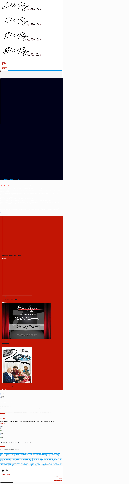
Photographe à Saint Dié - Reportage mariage (17, 460)
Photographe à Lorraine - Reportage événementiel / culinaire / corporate (27, 463)
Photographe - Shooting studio (49, 454)
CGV (55, 480)
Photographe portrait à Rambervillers (32, 455)
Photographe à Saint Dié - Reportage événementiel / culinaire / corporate (35, 464)
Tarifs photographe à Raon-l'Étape (38, 454)
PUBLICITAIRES (16, 179)
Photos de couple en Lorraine (39, 465)
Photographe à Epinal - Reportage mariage (50, 458)
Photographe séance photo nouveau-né (51, 465)
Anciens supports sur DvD (8, 386)
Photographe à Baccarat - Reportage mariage (34, 459)
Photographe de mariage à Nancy (54, 455)
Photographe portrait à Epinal (21, 455)
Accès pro (60, 478)
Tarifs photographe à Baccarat (7, 454)
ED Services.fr (59, 476)
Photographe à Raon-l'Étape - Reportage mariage (33, 460)
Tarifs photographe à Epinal (37, 453)
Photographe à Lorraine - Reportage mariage (20, 459)
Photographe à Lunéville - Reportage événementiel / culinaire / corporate (12, 464)
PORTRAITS (3, 179)
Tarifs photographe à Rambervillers (47, 453)
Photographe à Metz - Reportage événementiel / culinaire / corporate (50, 463)
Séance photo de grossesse (16, 465)
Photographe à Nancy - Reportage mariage (36, 458)
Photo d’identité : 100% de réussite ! (11, 299)
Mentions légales (59, 480)
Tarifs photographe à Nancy (17, 453)
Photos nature (24, 465)
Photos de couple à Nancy (31, 465)
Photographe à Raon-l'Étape (8, 453)
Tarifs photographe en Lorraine (27, 453)
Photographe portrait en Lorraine (44, 455)
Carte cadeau (5, 343)
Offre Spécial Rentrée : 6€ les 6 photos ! (11, 255)
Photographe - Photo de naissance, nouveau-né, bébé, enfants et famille (17, 458)
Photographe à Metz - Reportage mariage (49, 459)
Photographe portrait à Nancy (11, 455)
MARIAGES (7, 179)
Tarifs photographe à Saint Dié (27, 454)
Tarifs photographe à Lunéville (17, 454)
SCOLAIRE (11, 179)
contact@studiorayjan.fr (6, 474)
